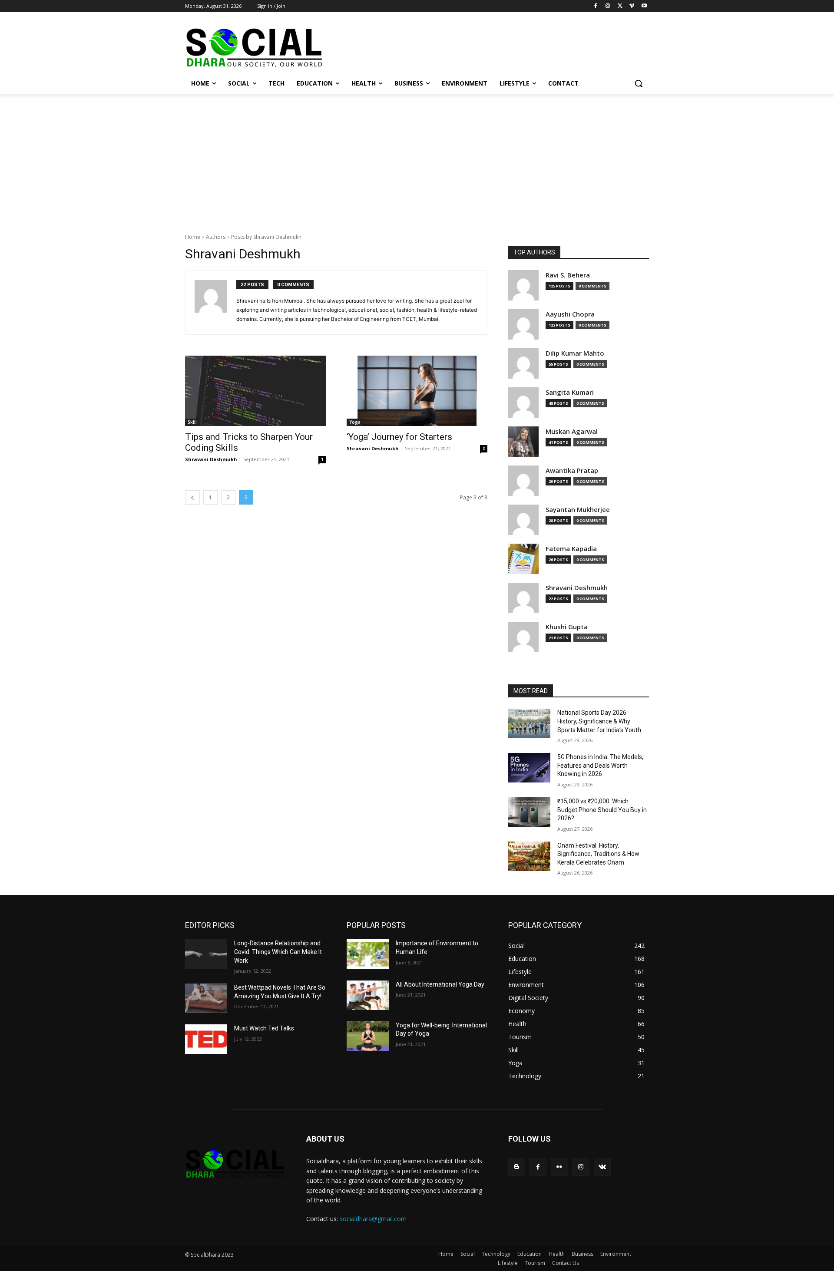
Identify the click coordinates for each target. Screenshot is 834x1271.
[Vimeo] (632, 6)
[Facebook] (596, 6)
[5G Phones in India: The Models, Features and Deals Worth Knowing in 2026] (529, 767)
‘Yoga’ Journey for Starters (399, 437)
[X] (620, 6)
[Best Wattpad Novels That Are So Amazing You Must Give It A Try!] (206, 998)
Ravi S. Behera (568, 275)
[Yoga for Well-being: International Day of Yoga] (368, 1036)
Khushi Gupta (567, 627)
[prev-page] (192, 497)
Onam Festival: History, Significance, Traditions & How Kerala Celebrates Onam (598, 854)
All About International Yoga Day (440, 984)
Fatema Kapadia (571, 549)
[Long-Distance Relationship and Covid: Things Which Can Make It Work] (206, 954)
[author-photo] (215, 302)
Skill (192, 422)
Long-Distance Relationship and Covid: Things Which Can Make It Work (278, 952)
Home (192, 237)
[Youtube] (644, 6)
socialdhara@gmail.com (373, 1219)
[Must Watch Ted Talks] (206, 1039)
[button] (638, 83)
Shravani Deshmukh (211, 459)
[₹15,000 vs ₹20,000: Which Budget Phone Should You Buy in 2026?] (529, 812)
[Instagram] (608, 6)
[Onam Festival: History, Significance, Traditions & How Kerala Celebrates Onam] (529, 856)
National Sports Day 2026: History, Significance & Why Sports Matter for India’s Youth (599, 721)
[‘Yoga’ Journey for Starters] (417, 391)
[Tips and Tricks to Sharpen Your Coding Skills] (255, 391)
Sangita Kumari (570, 392)
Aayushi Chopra (570, 314)
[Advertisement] (417, 159)
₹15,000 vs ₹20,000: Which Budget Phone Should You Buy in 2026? (602, 810)
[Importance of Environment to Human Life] (368, 954)
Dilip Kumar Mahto (575, 353)
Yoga (355, 422)
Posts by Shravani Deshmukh (266, 237)
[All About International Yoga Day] (368, 995)
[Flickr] (559, 1167)
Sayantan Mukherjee (578, 509)
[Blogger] (516, 1167)
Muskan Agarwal (572, 431)
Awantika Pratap (572, 470)
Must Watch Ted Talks (264, 1028)
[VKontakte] (602, 1167)
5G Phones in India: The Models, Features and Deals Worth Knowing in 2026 (600, 765)
